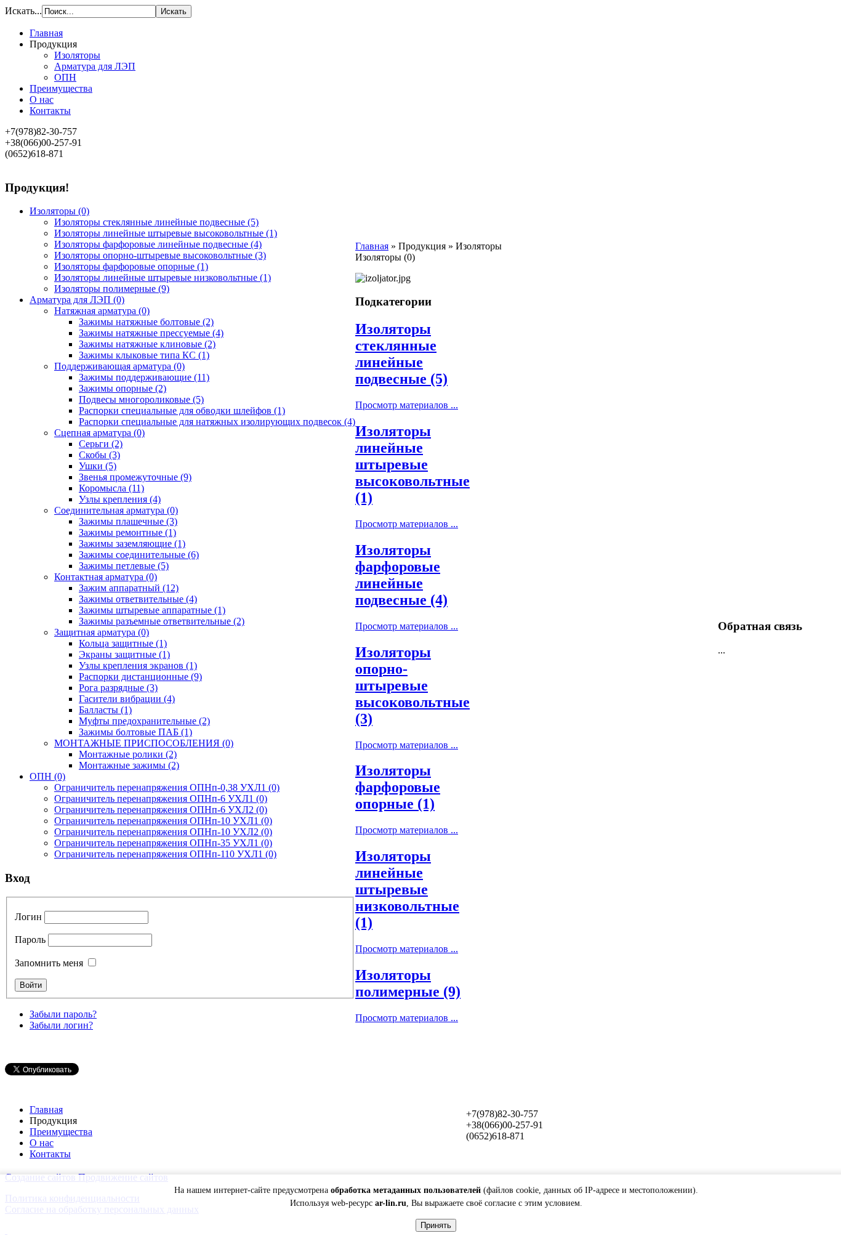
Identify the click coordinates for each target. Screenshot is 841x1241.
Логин (28, 917)
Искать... (23, 11)
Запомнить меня (49, 963)
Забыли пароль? (63, 1014)
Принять (435, 1225)
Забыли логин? (61, 1025)
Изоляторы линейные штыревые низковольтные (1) (407, 889)
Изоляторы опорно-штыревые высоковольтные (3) (412, 685)
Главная (371, 246)
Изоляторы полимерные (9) (408, 983)
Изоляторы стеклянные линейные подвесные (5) (401, 354)
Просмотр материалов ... (406, 405)
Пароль (30, 939)
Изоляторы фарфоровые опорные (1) (397, 787)
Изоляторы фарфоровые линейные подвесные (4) (401, 575)
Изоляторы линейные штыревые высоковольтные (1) (412, 464)
